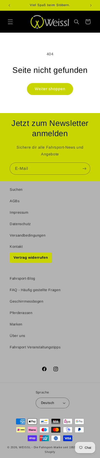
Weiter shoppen (50, 89)
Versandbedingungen (27, 235)
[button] (10, 21)
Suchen (16, 189)
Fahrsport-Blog (22, 278)
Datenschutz (20, 224)
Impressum (19, 212)
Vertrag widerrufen (31, 257)
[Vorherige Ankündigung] (9, 5)
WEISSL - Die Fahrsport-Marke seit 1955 (47, 447)
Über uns (17, 336)
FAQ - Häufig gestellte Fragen (35, 290)
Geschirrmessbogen (26, 301)
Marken (16, 324)
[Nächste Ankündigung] (90, 5)
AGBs (15, 201)
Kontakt (16, 246)
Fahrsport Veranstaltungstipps (35, 347)
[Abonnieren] (84, 168)
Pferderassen (21, 313)
